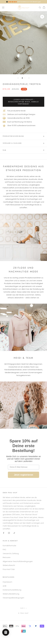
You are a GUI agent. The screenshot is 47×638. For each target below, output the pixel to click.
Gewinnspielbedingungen (13, 598)
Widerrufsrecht (9, 565)
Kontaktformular (9, 545)
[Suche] (40, 7)
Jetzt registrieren (23, 475)
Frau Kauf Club (9, 569)
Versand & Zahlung (12, 143)
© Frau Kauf (23, 613)
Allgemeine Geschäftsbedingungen (18, 561)
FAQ (4, 150)
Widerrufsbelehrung (11, 594)
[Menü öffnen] (3, 7)
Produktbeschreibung (13, 136)
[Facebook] (3, 532)
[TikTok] (14, 532)
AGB (4, 586)
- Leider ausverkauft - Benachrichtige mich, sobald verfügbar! (23, 101)
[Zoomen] (42, 17)
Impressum (7, 582)
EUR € (22, 608)
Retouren (6, 557)
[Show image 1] (22, 78)
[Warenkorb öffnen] (44, 7)
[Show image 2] (24, 78)
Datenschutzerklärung (12, 590)
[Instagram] (9, 532)
